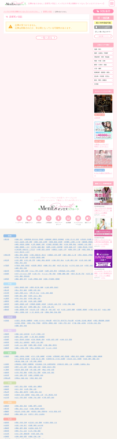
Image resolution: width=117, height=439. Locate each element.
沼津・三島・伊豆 (48, 307)
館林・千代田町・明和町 (52, 279)
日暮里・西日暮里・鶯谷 (54, 244)
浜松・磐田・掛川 (21, 307)
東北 (10, 330)
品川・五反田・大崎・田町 (24, 242)
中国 (10, 383)
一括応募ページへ (103, 36)
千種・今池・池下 (95, 309)
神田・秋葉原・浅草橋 (22, 244)
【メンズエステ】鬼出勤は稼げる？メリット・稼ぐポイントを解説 (103, 211)
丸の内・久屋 (35, 309)
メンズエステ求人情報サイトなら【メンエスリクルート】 (21, 11)
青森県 (7, 334)
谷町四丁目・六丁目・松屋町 (56, 359)
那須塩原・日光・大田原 (67, 271)
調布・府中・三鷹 (74, 249)
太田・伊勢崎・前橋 (35, 279)
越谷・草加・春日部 (44, 260)
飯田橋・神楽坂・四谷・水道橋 (92, 242)
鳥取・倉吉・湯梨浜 (35, 386)
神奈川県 (7, 255)
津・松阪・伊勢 (35, 369)
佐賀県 (7, 425)
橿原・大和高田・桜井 (36, 375)
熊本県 (7, 431)
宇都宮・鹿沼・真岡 (22, 271)
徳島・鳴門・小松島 (35, 406)
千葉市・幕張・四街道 (22, 265)
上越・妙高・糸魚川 (52, 287)
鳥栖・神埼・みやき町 (36, 425)
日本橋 (96, 84)
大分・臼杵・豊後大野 (22, 433)
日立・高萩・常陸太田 (22, 276)
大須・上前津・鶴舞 (68, 309)
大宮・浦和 (97, 68)
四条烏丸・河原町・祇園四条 (25, 364)
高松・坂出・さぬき (22, 408)
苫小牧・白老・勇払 (94, 323)
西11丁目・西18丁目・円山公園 (63, 320)
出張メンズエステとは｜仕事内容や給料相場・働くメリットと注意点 (103, 242)
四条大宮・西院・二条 (65, 364)
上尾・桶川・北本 (71, 260)
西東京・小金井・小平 (59, 249)
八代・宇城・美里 (34, 431)
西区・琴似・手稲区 (34, 323)
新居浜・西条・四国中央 (39, 411)
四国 (10, 402)
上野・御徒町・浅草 (38, 244)
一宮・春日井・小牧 (37, 312)
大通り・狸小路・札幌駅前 (24, 320)
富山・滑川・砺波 (21, 290)
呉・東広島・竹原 (51, 394)
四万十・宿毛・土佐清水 (37, 414)
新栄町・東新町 (82, 309)
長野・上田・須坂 (21, 301)
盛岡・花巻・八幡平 (22, 336)
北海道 (10, 317)
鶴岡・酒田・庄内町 (35, 345)
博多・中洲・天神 (99, 61)
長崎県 (7, 428)
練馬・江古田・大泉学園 (54, 247)
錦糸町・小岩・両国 (85, 244)
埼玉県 (7, 260)
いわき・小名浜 (52, 348)
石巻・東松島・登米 (38, 339)
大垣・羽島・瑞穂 (69, 304)
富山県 (7, 290)
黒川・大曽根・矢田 (22, 312)
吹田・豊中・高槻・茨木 (91, 359)
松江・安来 (19, 389)
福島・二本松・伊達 (22, 348)
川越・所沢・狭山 (58, 260)
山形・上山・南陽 (21, 345)
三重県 (7, 369)
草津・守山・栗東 (34, 372)
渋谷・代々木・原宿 (72, 239)
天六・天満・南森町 (38, 356)
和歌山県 (7, 378)
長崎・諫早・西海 (21, 428)
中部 (10, 284)
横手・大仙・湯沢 (37, 342)
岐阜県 (7, 304)
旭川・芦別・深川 (65, 323)
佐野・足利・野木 (51, 271)
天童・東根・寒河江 (51, 345)
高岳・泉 (44, 309)
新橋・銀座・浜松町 (56, 242)
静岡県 (7, 307)
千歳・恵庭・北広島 (79, 323)
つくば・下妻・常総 (49, 273)
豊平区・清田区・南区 (50, 323)
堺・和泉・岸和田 (36, 361)
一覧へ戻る (46, 37)
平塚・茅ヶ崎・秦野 (22, 257)
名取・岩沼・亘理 (52, 339)
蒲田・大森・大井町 (41, 242)
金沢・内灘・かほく (22, 293)
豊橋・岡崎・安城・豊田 (53, 312)
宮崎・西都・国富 (21, 436)
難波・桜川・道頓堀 (78, 356)
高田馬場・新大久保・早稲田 (34, 239)
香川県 (7, 408)
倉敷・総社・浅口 (36, 392)
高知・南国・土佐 (21, 414)
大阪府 (7, 356)
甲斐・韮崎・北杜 (34, 298)
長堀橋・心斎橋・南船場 (94, 356)
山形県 (7, 345)
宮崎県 (7, 436)
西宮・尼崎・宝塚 (34, 367)
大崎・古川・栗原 (66, 339)
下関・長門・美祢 (48, 397)
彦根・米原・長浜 (48, 372)
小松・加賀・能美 (47, 293)
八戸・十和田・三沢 (38, 334)
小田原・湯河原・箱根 (38, 257)
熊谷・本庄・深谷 (21, 262)
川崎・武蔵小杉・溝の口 (38, 255)
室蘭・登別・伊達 (21, 325)
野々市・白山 (35, 293)
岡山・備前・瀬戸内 (22, 392)
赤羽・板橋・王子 (70, 247)
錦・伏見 (53, 309)
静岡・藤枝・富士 (34, 307)
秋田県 (7, 342)
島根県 (7, 389)
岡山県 (7, 392)
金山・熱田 (107, 309)
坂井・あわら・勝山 (35, 295)
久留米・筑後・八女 (51, 422)
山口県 (7, 397)
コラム (103, 215)
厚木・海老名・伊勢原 (86, 255)
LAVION (97, 118)
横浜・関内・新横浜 (100, 80)
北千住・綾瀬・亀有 (38, 247)
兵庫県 (7, 367)
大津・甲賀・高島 (21, 372)
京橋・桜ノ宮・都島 (38, 359)
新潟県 (7, 287)
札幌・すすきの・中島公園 (43, 320)
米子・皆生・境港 (21, 386)
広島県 (7, 394)
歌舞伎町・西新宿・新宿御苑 (103, 72)
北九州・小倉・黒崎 (35, 422)
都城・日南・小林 (34, 436)
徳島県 (7, 406)
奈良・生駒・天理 (21, 375)
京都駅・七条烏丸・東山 (82, 364)
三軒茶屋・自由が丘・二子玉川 (25, 249)
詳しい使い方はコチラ (102, 31)
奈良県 (7, 375)
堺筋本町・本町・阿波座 (101, 57)
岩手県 (7, 336)
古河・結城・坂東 (92, 273)
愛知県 (7, 309)
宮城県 (7, 339)
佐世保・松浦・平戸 (35, 428)
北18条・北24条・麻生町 (84, 320)
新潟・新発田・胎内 (22, 287)
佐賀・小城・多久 (21, 425)
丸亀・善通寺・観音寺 (38, 408)
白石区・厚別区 (20, 323)
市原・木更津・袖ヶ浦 (92, 265)
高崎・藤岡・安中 (21, 279)
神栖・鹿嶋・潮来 (63, 273)
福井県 (7, 295)
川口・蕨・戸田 (30, 260)
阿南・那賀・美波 (21, 406)
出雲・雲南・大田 (30, 389)
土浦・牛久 (37, 273)
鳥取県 (7, 386)
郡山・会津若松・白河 (38, 348)
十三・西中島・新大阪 (22, 359)
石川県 (7, 293)
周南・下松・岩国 (34, 397)
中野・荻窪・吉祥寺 (44, 249)
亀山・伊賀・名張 (48, 369)
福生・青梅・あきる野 (90, 249)
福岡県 (7, 422)
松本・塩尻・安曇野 (35, 301)
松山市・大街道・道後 (22, 411)
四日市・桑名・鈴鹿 (22, 369)
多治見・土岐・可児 (55, 304)
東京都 (7, 239)
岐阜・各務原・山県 (22, 304)
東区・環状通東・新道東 (102, 320)
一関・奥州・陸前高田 (38, 336)
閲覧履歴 (105, 11)
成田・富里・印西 (21, 268)
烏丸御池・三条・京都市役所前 (46, 364)
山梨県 (7, 298)
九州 (10, 419)
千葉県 (7, 265)
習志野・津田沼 (37, 265)
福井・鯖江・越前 (21, 295)
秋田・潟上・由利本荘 (22, 342)
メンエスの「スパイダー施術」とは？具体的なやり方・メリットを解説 (103, 273)
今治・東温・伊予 (55, 411)
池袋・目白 (97, 49)
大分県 (7, 433)
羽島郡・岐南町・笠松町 (38, 304)
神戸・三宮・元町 (21, 367)
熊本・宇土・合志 (21, 431)
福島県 (7, 348)
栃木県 (7, 271)
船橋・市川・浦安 (50, 265)
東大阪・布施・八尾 (22, 361)
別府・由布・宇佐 (37, 433)
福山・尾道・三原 (37, 394)
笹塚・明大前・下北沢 (86, 247)
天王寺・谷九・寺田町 (75, 359)
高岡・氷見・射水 (34, 290)
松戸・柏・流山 (63, 265)
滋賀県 (7, 372)
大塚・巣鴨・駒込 (70, 244)
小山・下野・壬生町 (37, 271)
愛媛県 (7, 411)
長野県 (7, 301)
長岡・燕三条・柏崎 (37, 287)
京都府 (7, 364)
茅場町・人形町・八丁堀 (72, 242)
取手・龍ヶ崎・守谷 (78, 273)
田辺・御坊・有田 (36, 378)
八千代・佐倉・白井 (77, 265)
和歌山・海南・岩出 (22, 378)
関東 (10, 236)
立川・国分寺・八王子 (22, 252)
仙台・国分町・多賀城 (22, 339)
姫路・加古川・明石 (49, 367)
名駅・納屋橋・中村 (22, 309)
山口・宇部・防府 (21, 397)
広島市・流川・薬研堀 (22, 394)
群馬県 (7, 279)
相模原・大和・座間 (55, 255)
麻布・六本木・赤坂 (100, 64)
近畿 (10, 353)
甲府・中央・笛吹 (21, 298)
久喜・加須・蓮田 (85, 260)
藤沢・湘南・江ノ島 (70, 255)
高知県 (7, 414)
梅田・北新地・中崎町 (101, 53)
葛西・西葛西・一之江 (22, 247)
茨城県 (7, 273)
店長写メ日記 (47, 11)
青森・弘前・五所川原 (22, 334)
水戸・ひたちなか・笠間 (23, 273)
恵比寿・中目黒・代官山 (101, 76)
